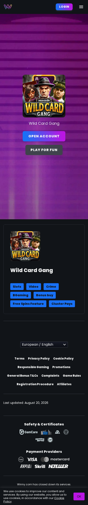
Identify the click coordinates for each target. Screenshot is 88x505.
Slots (17, 286)
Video (33, 286)
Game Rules (72, 376)
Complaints (50, 376)
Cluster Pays (61, 304)
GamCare (29, 432)
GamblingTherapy (39, 439)
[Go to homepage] (7, 7)
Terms (20, 359)
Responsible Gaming (33, 367)
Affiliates (64, 384)
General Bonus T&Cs (22, 376)
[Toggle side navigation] (81, 7)
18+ (50, 439)
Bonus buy (44, 295)
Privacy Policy (39, 359)
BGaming (20, 295)
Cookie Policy (63, 359)
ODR (46, 432)
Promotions (61, 367)
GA (57, 432)
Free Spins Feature (28, 304)
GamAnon (66, 432)
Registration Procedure (35, 384)
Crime (51, 286)
